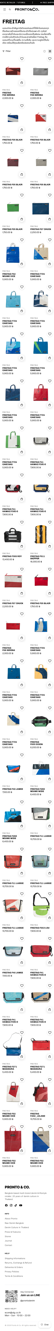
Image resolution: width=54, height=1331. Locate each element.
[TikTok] (15, 1205)
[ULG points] (45, 9)
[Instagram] (11, 1205)
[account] (48, 9)
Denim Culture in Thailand (17, 1227)
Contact (8, 1245)
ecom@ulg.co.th (13, 1312)
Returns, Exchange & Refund (18, 1263)
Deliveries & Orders (14, 1267)
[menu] (4, 9)
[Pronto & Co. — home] (26, 9)
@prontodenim (27, 1300)
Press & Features (13, 1232)
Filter (8, 51)
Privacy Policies (12, 1271)
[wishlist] (43, 9)
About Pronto (11, 1218)
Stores (8, 1236)
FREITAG (6, 90)
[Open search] (10, 9)
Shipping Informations (15, 1258)
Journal (8, 1240)
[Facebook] (6, 1205)
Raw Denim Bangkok (14, 1223)
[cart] (51, 9)
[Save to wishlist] (22, 58)
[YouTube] (20, 1205)
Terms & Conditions (14, 1276)
